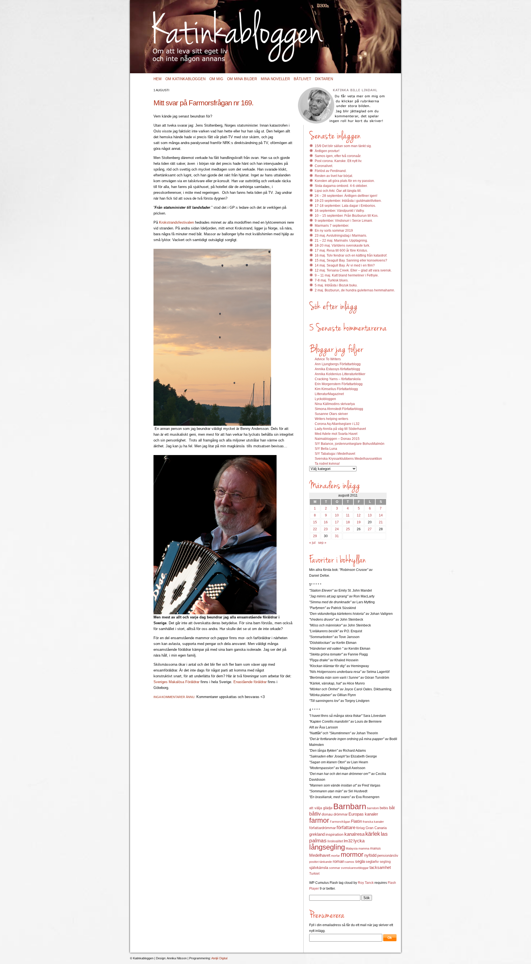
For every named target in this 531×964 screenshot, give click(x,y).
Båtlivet (302, 79)
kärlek (372, 834)
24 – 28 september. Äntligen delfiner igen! (346, 196)
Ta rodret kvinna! (327, 464)
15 (315, 522)
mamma (363, 848)
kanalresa (354, 834)
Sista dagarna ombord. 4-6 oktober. (341, 186)
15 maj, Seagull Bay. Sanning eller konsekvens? (351, 260)
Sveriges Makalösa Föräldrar (177, 682)
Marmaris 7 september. (332, 226)
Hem (157, 79)
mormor (352, 854)
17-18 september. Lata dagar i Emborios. (345, 206)
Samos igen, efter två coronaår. (338, 156)
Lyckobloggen (325, 399)
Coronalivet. (324, 166)
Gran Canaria (376, 828)
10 (337, 515)
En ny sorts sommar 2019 (334, 230)
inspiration (334, 834)
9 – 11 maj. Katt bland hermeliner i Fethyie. (347, 275)
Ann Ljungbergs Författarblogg (338, 364)
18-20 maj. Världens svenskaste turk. (342, 245)
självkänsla (318, 867)
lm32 (348, 840)
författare (346, 827)
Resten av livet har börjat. (334, 176)
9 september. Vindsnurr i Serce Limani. (344, 221)
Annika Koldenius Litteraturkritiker (340, 374)
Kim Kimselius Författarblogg (336, 389)
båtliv (315, 814)
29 (315, 536)
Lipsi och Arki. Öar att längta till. (338, 191)
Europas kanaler (363, 814)
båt (392, 808)
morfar (335, 855)
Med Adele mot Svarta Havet (336, 434)
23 (326, 529)
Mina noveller (275, 79)
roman (338, 861)
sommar (334, 867)
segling (385, 862)
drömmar (341, 814)
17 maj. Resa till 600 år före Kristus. (341, 250)
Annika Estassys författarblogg (337, 369)
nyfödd (370, 855)
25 (348, 529)
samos (349, 861)
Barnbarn (349, 806)
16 (326, 522)
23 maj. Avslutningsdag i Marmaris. (341, 235)
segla (360, 861)
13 (370, 515)
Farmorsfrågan (340, 821)
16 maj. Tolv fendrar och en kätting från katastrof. (351, 255)
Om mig (216, 79)
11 (348, 515)
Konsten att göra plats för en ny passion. (345, 181)
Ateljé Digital (219, 958)
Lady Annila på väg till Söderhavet (340, 429)
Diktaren (324, 79)
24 (337, 529)
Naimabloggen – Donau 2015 (337, 439)
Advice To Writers (328, 359)
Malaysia (352, 848)
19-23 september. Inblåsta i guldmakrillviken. (348, 201)
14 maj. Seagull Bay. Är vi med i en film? (345, 265)
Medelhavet (319, 855)
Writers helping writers (331, 419)
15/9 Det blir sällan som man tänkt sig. (343, 146)
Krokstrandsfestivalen (176, 222)
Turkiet (314, 874)
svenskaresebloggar (355, 867)
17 (337, 522)
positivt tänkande (320, 861)
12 (359, 515)
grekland (317, 834)
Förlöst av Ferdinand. (331, 171)
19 (359, 522)
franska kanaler (373, 821)
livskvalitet (335, 841)
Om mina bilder (242, 79)
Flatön (356, 821)
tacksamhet (380, 867)
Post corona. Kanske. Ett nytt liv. (338, 161)
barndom (373, 808)
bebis (384, 808)
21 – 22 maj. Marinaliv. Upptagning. (341, 240)
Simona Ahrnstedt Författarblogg (339, 409)
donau (327, 814)
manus (375, 848)
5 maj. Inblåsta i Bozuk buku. (336, 285)
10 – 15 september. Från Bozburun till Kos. (346, 216)
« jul (312, 543)
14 (381, 515)
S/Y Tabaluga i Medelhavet (335, 454)
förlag (360, 828)
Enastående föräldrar (250, 682)
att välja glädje (320, 808)
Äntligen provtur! (327, 151)
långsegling (327, 847)
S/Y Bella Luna (326, 449)
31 (337, 536)
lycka (359, 840)
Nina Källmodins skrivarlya (335, 404)
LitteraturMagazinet (329, 394)
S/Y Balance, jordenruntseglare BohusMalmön (349, 444)
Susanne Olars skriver (331, 414)
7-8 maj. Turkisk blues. (331, 280)
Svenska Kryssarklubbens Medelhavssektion (348, 459)
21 (381, 522)
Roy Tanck (366, 883)
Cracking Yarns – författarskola (338, 379)
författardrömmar (322, 828)
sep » (322, 543)
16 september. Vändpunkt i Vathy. (340, 211)
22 (315, 529)
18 (348, 522)
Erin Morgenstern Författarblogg (339, 384)
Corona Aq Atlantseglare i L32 (337, 424)
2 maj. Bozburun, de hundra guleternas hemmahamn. (355, 290)
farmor (319, 820)
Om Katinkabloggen (185, 79)
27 (370, 529)
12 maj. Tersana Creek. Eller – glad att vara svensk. (353, 270)
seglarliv (372, 861)
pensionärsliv (387, 855)
